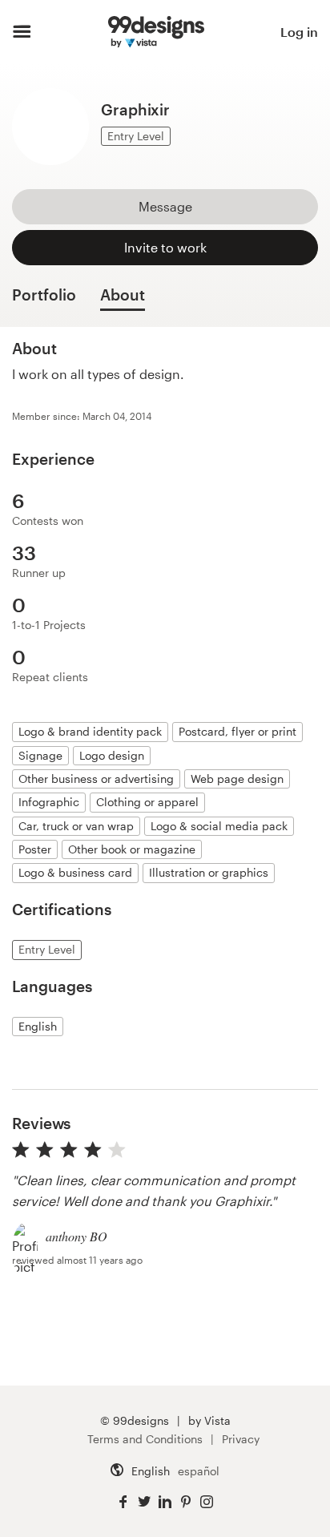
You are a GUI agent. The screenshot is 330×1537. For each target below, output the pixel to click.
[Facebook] (123, 1502)
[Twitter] (144, 1502)
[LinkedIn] (165, 1502)
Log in (299, 31)
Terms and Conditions (145, 1439)
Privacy (241, 1439)
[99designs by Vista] (156, 32)
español (198, 1471)
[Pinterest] (185, 1502)
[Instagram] (206, 1502)
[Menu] (22, 32)
